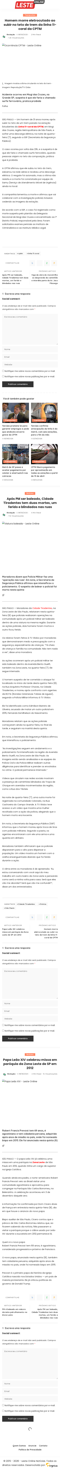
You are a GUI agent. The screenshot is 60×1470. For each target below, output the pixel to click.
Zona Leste (38, 1162)
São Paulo (9, 908)
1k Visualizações (50, 1074)
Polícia (43, 904)
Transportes (30, 15)
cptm (20, 253)
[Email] (54, 263)
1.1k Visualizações (16, 516)
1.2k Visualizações (16, 38)
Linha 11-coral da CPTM (30, 126)
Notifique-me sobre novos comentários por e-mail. (30, 371)
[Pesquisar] (56, 4)
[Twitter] (40, 263)
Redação (11, 34)
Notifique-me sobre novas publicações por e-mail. (30, 376)
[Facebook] (32, 263)
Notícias (30, 493)
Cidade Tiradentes (42, 608)
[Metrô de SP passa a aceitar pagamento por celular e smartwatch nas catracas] (15, 454)
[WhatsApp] (47, 263)
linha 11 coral (33, 253)
